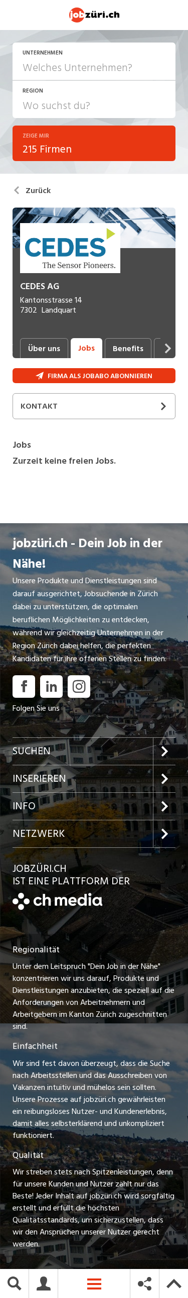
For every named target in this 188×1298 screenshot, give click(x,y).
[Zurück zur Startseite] (57, 907)
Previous (10, 348)
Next (168, 348)
